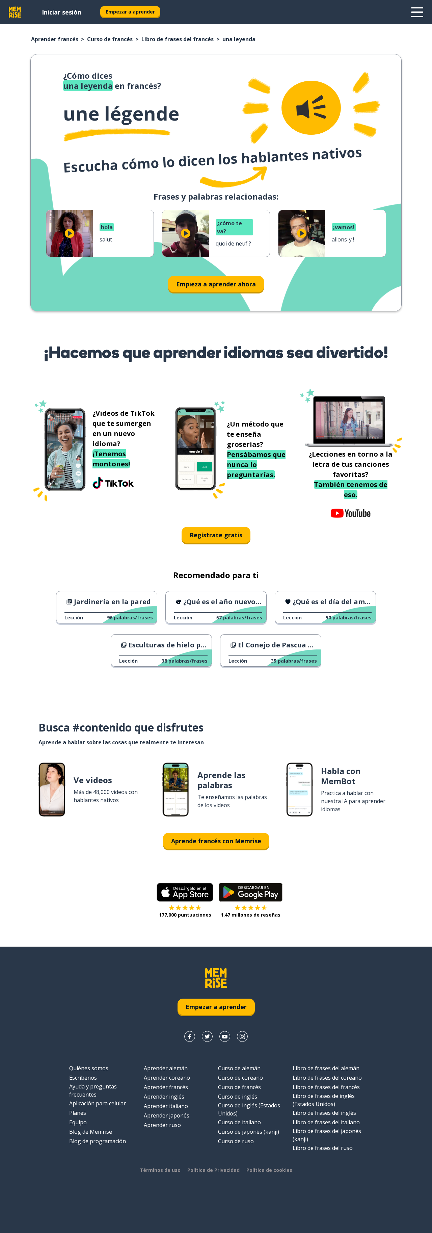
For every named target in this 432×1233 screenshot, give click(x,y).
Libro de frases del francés (177, 39)
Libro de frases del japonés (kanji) (327, 1135)
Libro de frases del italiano (326, 1122)
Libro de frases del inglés (324, 1112)
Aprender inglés (164, 1096)
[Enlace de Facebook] (189, 1036)
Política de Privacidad (213, 1170)
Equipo (78, 1122)
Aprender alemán (166, 1068)
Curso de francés (110, 39)
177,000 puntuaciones (185, 914)
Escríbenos (83, 1077)
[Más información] (417, 12)
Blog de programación (97, 1141)
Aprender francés (54, 39)
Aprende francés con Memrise (216, 841)
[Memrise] (15, 12)
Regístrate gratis (216, 535)
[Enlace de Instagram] (242, 1036)
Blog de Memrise (90, 1131)
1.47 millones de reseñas (250, 914)
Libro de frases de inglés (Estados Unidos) (324, 1100)
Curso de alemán (239, 1068)
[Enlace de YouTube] (224, 1036)
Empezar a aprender (130, 11)
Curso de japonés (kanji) (248, 1131)
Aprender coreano (167, 1077)
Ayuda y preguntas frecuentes (93, 1090)
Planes (77, 1112)
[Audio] (311, 108)
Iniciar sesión (61, 12)
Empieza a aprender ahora (216, 284)
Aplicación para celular (97, 1103)
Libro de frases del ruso (323, 1148)
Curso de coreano (240, 1077)
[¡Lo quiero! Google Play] (250, 892)
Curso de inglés (237, 1096)
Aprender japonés (166, 1115)
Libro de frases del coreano (327, 1077)
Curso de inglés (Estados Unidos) (249, 1109)
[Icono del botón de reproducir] (69, 233)
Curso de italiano (239, 1122)
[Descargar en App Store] (185, 892)
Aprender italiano (166, 1106)
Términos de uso (160, 1170)
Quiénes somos (88, 1068)
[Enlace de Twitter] (207, 1036)
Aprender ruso (162, 1125)
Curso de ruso (236, 1141)
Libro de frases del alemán (326, 1068)
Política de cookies (269, 1170)
